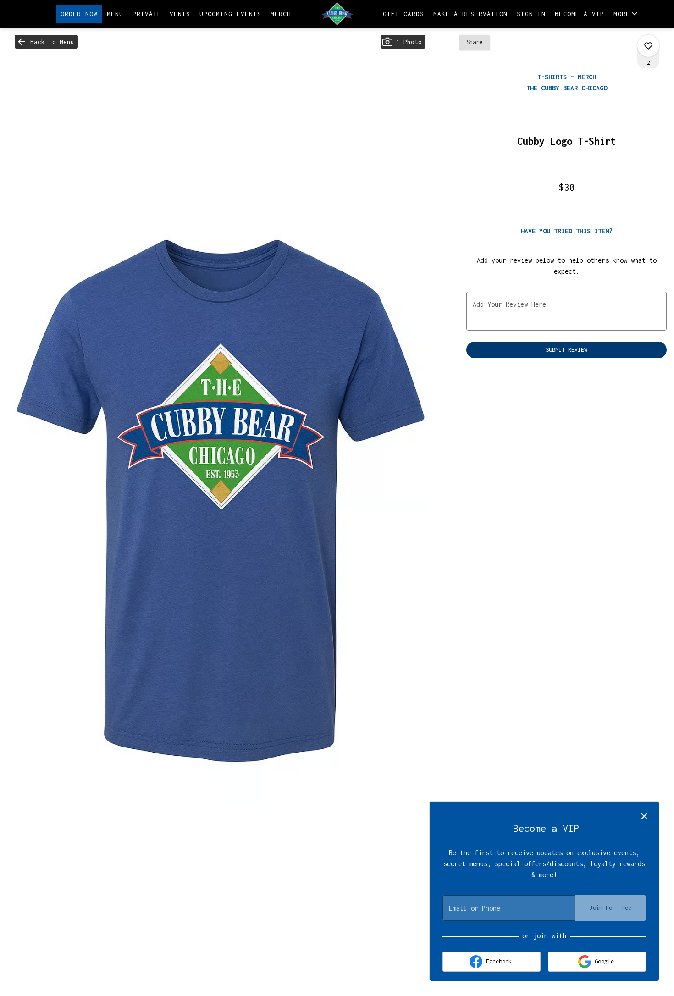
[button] (626, 14)
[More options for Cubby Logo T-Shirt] (648, 46)
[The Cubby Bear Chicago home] (337, 13)
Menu (115, 13)
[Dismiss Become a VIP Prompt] (644, 816)
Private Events (161, 13)
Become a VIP (579, 13)
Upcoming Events (230, 13)
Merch (281, 13)
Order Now (79, 13)
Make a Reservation (470, 13)
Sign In (531, 13)
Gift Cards (403, 13)
